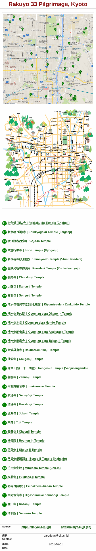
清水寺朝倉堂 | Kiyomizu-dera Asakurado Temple (38, 331)
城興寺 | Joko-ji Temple (21, 413)
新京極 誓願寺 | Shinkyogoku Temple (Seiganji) (37, 232)
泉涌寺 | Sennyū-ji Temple (23, 395)
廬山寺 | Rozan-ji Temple (22, 504)
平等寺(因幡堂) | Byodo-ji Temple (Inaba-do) (35, 458)
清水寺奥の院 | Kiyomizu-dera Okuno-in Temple (37, 313)
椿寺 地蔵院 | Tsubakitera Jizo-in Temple (33, 486)
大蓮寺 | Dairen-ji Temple (22, 286)
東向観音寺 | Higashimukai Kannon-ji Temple (36, 495)
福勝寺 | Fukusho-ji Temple (24, 477)
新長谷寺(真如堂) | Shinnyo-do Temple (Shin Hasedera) (42, 259)
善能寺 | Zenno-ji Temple (22, 377)
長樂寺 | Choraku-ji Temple (23, 277)
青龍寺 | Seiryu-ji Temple (22, 295)
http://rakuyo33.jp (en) (76, 527)
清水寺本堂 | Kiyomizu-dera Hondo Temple (34, 322)
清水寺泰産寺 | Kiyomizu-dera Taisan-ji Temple (37, 340)
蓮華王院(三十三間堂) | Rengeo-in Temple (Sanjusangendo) (45, 368)
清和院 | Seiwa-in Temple (22, 513)
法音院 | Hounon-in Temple (23, 440)
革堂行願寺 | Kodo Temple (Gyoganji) (30, 250)
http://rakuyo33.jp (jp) (36, 527)
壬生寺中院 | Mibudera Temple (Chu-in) (32, 468)
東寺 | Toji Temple (17, 422)
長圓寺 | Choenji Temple (22, 431)
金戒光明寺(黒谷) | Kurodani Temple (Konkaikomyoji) (41, 268)
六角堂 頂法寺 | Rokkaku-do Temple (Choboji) (36, 222)
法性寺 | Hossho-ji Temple (23, 404)
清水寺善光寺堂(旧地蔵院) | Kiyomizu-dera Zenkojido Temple (46, 304)
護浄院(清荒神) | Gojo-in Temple (27, 241)
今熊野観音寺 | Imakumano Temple (29, 386)
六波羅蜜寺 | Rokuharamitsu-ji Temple (31, 350)
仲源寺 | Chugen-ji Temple (23, 359)
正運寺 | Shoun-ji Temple (22, 449)
